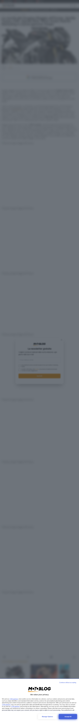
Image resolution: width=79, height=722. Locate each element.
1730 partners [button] (14, 699)
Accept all (68, 716)
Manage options (47, 716)
